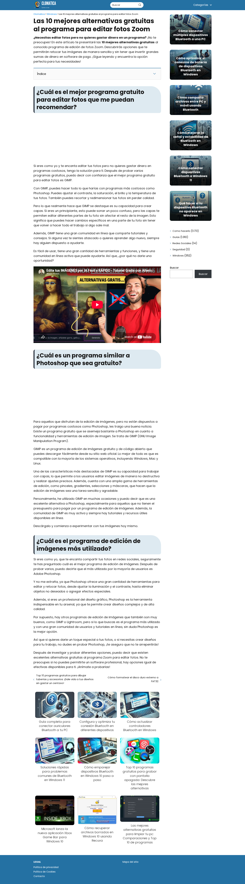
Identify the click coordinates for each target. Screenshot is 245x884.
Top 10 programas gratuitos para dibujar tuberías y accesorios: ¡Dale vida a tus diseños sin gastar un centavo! (65, 679)
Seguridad (178, 249)
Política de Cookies (45, 871)
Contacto (39, 876)
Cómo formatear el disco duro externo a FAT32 (133, 679)
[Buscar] (139, 4)
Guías (176, 237)
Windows (178, 255)
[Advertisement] (97, 139)
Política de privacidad (46, 867)
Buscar (174, 268)
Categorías (200, 5)
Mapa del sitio (130, 862)
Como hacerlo (181, 231)
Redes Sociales (181, 243)
